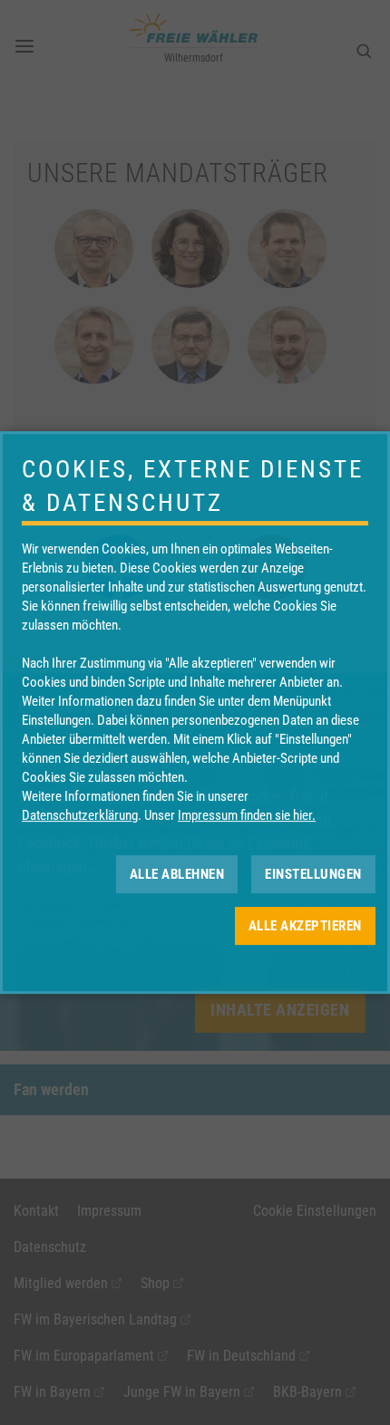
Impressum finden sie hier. (247, 815)
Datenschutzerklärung (80, 815)
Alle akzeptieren (305, 926)
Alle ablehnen (177, 874)
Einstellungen (313, 874)
